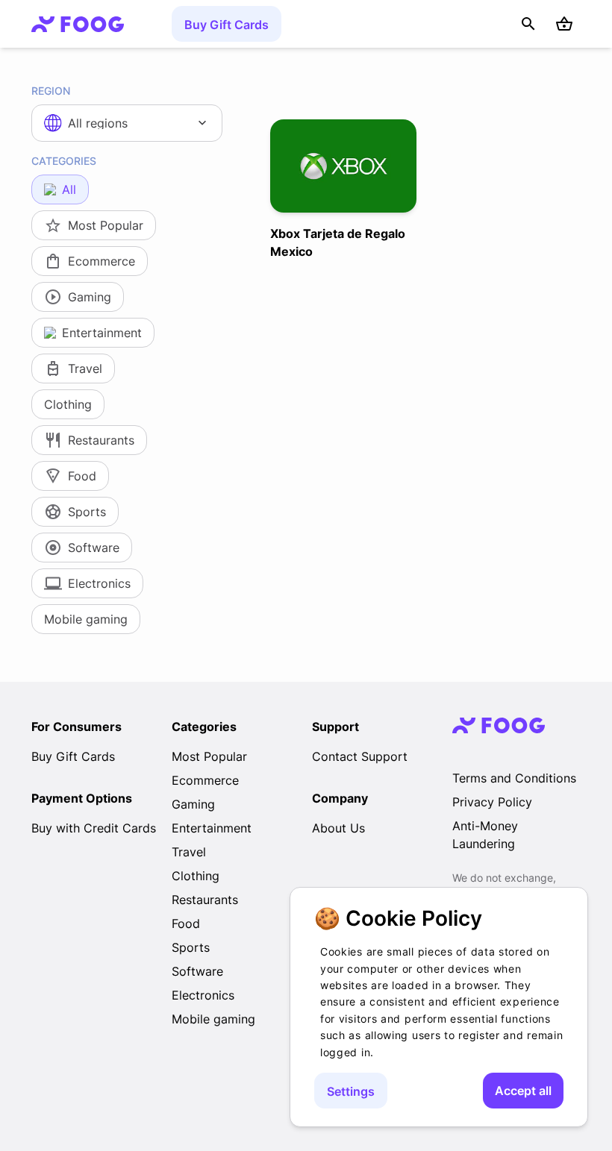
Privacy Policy (492, 801)
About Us (338, 828)
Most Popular (209, 756)
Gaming (193, 804)
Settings (351, 1091)
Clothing (195, 875)
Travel (189, 851)
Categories (63, 160)
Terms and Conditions (514, 778)
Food (186, 923)
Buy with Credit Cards (93, 828)
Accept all (523, 1090)
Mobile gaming (213, 1019)
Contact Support (360, 756)
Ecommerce (205, 780)
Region (50, 90)
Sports (191, 947)
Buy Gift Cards (226, 24)
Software (197, 971)
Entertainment (212, 828)
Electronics (203, 995)
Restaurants (205, 899)
